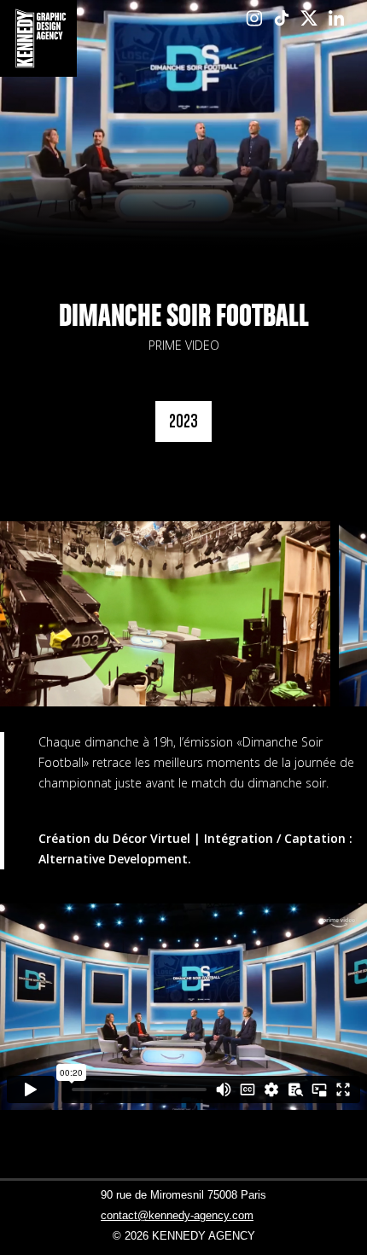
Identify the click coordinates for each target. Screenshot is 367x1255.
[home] (38, 38)
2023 (183, 421)
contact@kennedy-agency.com (177, 1215)
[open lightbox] (165, 614)
